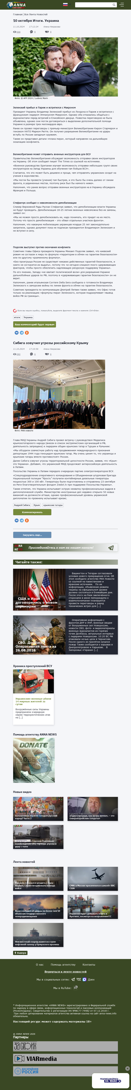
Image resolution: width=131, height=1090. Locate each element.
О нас (40, 964)
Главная (17, 14)
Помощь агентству (63, 964)
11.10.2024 (25, 26)
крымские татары (53, 505)
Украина (28, 317)
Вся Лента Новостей (35, 14)
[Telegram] (22, 333)
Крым (37, 505)
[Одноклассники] (27, 333)
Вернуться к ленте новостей (66, 971)
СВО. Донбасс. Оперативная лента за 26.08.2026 (35, 646)
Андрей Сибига (22, 505)
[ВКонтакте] (17, 333)
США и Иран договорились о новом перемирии (36, 602)
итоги (17, 317)
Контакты (89, 964)
